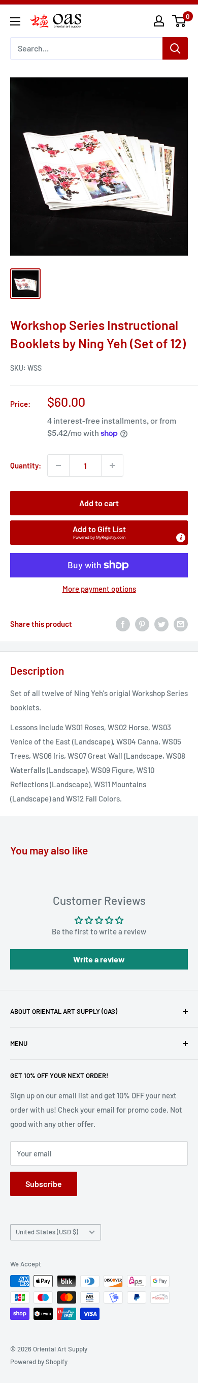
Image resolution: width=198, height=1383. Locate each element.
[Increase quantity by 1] (112, 465)
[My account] (159, 20)
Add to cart (99, 503)
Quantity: (25, 465)
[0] (179, 21)
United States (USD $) (47, 1232)
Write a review (99, 959)
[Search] (175, 48)
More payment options (99, 588)
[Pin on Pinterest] (142, 623)
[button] (99, 532)
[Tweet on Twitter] (161, 623)
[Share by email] (181, 623)
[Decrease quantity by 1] (58, 465)
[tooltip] (180, 537)
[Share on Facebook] (123, 623)
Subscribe (43, 1183)
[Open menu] (15, 21)
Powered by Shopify (39, 1362)
